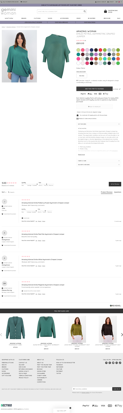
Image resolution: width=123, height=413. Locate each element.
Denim (78, 18)
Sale (118, 18)
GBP (116, 2)
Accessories (64, 18)
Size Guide (22, 367)
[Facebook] (110, 363)
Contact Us (23, 362)
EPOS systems (18, 409)
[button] (61, 411)
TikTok (58, 373)
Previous (1, 333)
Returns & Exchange (26, 369)
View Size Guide (81, 71)
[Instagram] (116, 363)
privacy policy (86, 392)
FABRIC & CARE (82, 160)
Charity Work (41, 375)
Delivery (21, 364)
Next (122, 333)
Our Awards (41, 373)
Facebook (59, 364)
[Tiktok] (120, 363)
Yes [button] (36, 221)
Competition (41, 382)
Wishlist (24, 2)
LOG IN (98, 2)
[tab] (106, 192)
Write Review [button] (115, 184)
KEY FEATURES (82, 124)
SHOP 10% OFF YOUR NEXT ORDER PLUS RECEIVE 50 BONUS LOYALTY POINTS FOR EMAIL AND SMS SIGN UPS (31, 389)
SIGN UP (104, 2)
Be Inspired (91, 18)
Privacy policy (23, 377)
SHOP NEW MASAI (89, 22)
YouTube (59, 369)
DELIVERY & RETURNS (84, 164)
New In (4, 364)
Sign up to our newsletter (65, 362)
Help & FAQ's (23, 373)
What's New (9, 18)
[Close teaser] (70, 408)
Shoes (50, 18)
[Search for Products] (85, 11)
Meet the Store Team (44, 367)
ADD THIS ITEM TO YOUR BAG (94, 89)
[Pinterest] (106, 363)
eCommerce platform (7, 409)
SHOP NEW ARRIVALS (61, 22)
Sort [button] (3, 192)
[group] (11, 183)
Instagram (59, 367)
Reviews (39, 369)
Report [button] (39, 221)
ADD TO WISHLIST (95, 106)
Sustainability (42, 377)
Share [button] (43, 221)
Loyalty (111, 2)
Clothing (37, 18)
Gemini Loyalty (24, 371)
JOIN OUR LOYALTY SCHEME (33, 22)
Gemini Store (41, 371)
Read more (81, 154)
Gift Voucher (6, 375)
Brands (23, 18)
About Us (40, 362)
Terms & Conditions (25, 375)
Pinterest (59, 371)
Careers (39, 379)
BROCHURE (107, 18)
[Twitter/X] (113, 363)
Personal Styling (8, 362)
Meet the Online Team (44, 364)
